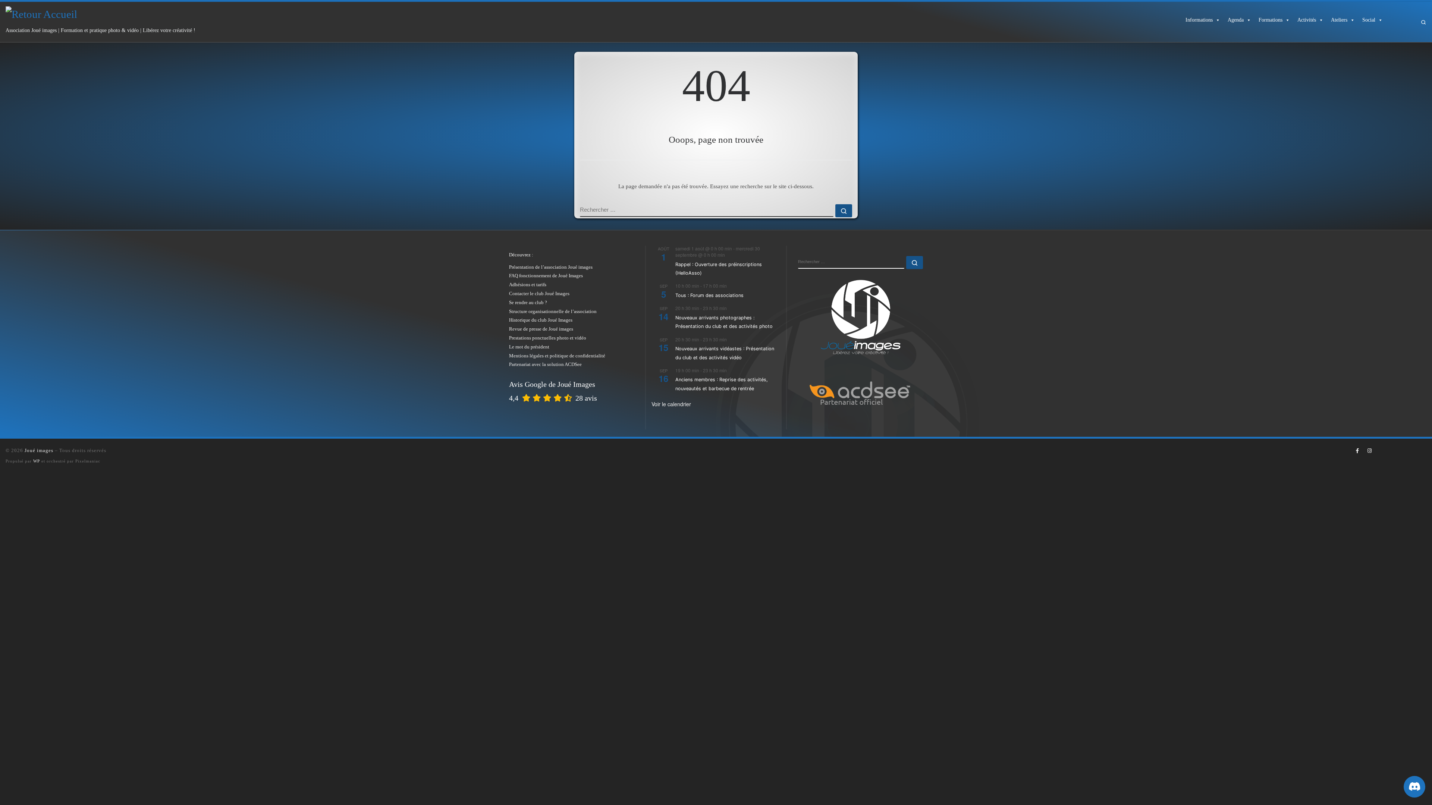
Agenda (1236, 20)
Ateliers (1339, 20)
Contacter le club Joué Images (539, 293)
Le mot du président (529, 347)
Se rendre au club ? (528, 302)
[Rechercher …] (843, 210)
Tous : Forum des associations (709, 295)
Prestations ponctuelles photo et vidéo (547, 338)
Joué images (39, 450)
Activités (1306, 20)
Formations (1270, 20)
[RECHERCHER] (706, 210)
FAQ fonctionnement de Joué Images (546, 275)
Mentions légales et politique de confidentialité (557, 356)
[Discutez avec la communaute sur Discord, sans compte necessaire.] (1414, 787)
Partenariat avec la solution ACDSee (545, 364)
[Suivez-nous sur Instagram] (1369, 451)
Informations (1199, 20)
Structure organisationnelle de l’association (553, 311)
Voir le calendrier (671, 404)
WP (36, 461)
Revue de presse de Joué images (541, 329)
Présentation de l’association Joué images (551, 267)
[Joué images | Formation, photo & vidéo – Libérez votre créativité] (41, 13)
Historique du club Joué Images (540, 320)
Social (1368, 20)
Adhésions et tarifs (527, 284)
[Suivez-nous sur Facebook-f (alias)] (1357, 451)
